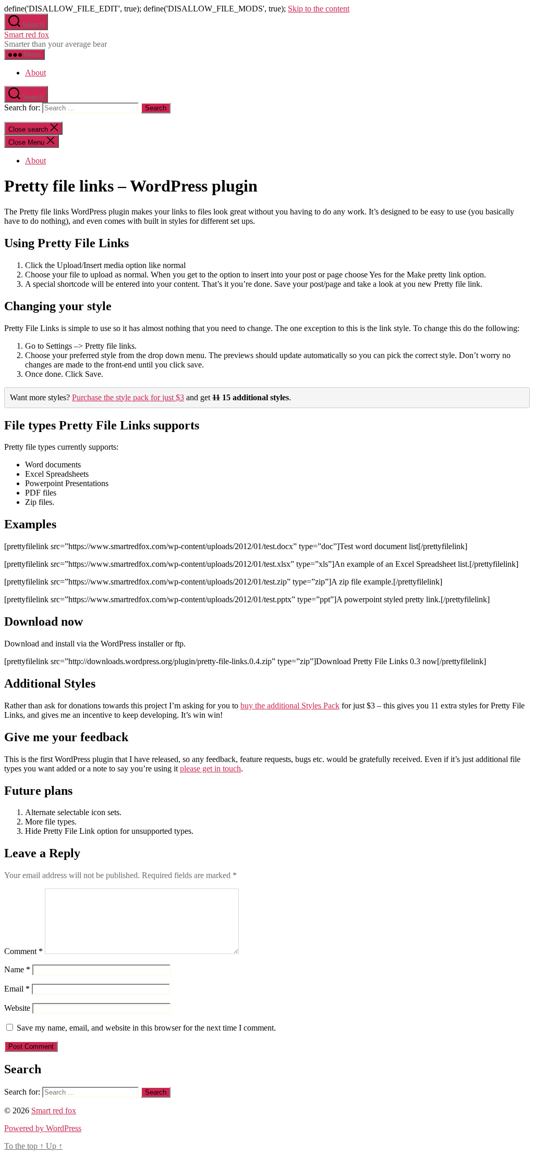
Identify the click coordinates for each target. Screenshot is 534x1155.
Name (17, 969)
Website (17, 1008)
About (35, 72)
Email (17, 988)
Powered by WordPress (42, 1128)
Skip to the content (318, 8)
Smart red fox (26, 34)
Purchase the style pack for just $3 (128, 397)
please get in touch (210, 768)
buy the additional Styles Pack (289, 705)
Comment (23, 951)
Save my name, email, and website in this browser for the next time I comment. (146, 1027)
